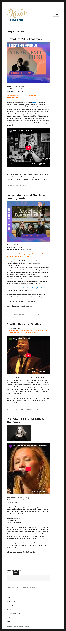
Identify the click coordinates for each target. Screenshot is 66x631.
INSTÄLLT (27, 185)
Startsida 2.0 (10, 621)
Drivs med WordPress (23, 626)
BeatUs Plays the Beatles (24, 324)
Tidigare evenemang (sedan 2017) (32, 314)
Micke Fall (35, 102)
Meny (56, 15)
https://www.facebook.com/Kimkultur (31, 288)
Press (8, 617)
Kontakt (9, 609)
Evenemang (21, 185)
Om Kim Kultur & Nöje (14, 613)
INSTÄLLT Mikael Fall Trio (24, 39)
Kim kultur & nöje (11, 626)
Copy (16, 573)
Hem (8, 597)
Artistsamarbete (12, 601)
